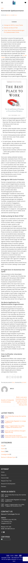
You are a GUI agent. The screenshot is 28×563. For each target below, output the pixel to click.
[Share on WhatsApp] (7, 377)
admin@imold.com (10, 528)
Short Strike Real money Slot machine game (15, 416)
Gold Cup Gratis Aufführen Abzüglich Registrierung (15, 431)
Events (3, 448)
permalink (24, 382)
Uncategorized (5, 454)
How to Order (5, 478)
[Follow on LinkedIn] (3, 532)
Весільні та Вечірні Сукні (8, 457)
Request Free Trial (6, 481)
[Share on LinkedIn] (20, 377)
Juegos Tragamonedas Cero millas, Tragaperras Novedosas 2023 (15, 426)
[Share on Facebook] (10, 377)
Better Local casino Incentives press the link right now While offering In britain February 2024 (21, 401)
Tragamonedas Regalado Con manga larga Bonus (15, 421)
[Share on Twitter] (12, 377)
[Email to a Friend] (15, 377)
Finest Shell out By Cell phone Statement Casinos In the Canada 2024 (16, 436)
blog (2, 446)
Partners (3, 486)
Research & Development (8, 484)
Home (2, 472)
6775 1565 (8, 527)
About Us (3, 475)
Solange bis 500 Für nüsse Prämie (13, 25)
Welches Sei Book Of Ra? (11, 28)
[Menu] (2, 2)
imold (15, 15)
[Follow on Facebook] (2, 532)
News (2, 8)
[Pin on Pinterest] (18, 377)
